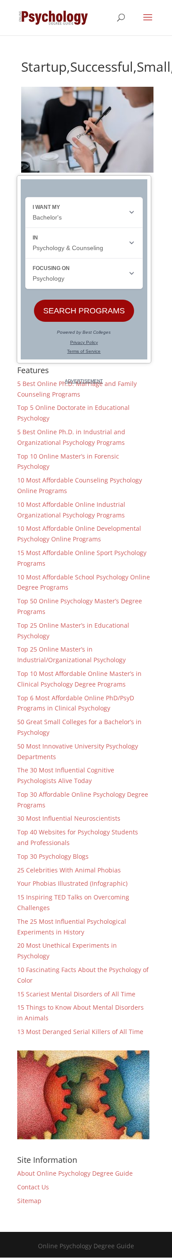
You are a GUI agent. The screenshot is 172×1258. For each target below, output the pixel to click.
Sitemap (29, 1200)
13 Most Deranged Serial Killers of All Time (80, 1031)
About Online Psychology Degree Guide (75, 1173)
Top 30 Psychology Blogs (53, 856)
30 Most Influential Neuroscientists (68, 818)
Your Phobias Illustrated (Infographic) (72, 883)
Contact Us (33, 1187)
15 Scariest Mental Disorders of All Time (76, 994)
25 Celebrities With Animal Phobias (69, 870)
